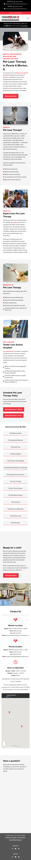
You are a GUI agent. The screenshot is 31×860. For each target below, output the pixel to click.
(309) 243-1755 (18, 6)
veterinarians (10, 351)
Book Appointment (15, 13)
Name (5, 776)
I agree (8, 791)
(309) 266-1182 (19, 2)
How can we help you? (10, 815)
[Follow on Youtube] (15, 848)
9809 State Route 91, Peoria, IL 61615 (18, 650)
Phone (5, 785)
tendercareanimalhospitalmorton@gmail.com (16, 4)
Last (17, 780)
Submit (7, 825)
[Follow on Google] (18, 848)
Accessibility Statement (15, 840)
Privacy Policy (23, 813)
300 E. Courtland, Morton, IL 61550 (18, 628)
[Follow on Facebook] (12, 848)
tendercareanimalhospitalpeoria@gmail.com (16, 9)
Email (5, 782)
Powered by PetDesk (11, 838)
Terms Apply (24, 26)
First (17, 778)
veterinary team (15, 222)
